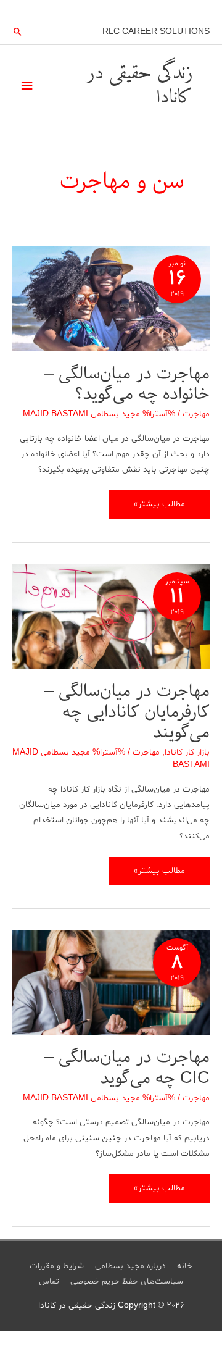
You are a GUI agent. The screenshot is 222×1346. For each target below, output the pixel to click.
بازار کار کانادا (187, 752)
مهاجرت (196, 414)
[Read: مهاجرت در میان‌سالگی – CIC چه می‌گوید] (111, 984)
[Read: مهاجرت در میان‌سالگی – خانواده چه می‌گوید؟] (111, 300)
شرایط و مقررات (57, 1266)
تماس (49, 1281)
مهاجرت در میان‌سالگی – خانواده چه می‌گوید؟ (127, 384)
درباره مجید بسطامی (130, 1266)
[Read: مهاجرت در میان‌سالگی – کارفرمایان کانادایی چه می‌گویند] (111, 618)
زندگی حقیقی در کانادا (140, 85)
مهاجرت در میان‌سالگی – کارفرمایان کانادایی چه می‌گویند (127, 712)
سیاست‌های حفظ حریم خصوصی (126, 1281)
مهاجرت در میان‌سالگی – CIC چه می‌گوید (127, 1068)
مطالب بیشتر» (160, 508)
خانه (184, 1266)
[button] (17, 31)
